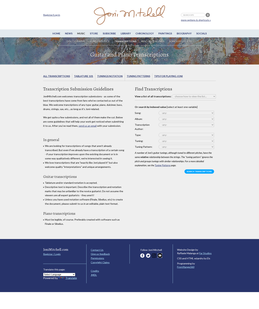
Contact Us (97, 249)
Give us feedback (100, 253)
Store (94, 33)
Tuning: (139, 140)
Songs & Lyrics (100, 41)
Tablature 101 (83, 76)
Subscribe (109, 33)
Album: (139, 118)
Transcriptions (125, 41)
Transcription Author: (142, 126)
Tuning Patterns (138, 76)
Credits (95, 270)
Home (56, 33)
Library (126, 33)
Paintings (165, 33)
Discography (76, 41)
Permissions (97, 258)
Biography (184, 33)
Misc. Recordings (153, 41)
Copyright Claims (100, 262)
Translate (71, 278)
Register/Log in (51, 14)
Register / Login (52, 254)
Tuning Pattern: (143, 146)
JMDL (94, 274)
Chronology (144, 33)
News (68, 33)
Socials (201, 33)
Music (81, 33)
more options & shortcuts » (196, 20)
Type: (138, 134)
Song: (138, 112)
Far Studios (205, 253)
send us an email (88, 125)
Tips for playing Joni (168, 76)
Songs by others (180, 41)
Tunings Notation (110, 76)
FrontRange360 (185, 266)
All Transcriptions (56, 76)
